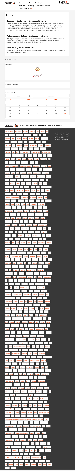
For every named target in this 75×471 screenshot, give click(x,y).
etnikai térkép (19, 138)
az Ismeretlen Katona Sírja (23, 377)
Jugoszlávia (32, 308)
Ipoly (6, 429)
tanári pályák (27, 190)
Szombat (35, 440)
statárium (33, 298)
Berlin (48, 443)
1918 (21, 221)
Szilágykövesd (23, 412)
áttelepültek (13, 367)
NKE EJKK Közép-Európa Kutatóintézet (11, 166)
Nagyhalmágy (48, 176)
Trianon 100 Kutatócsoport (13, 457)
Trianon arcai (19, 332)
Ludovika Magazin (43, 384)
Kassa (46, 329)
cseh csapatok (21, 266)
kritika (37, 162)
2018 (50, 391)
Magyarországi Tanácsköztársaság (22, 395)
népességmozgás (17, 291)
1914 (6, 350)
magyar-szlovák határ (36, 173)
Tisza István (16, 187)
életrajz (37, 308)
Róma (47, 367)
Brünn (17, 367)
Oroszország (40, 402)
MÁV (25, 429)
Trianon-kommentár (25, 8)
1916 (6, 284)
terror (21, 325)
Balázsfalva (17, 204)
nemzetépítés (31, 322)
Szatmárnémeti (30, 325)
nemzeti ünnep (7, 436)
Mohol (47, 180)
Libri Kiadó (31, 461)
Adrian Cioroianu (12, 180)
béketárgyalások (42, 273)
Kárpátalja (42, 180)
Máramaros (36, 273)
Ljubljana (42, 346)
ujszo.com (25, 232)
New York (37, 339)
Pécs (40, 436)
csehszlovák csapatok (8, 211)
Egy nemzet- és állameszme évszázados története (26, 21)
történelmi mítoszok (26, 443)
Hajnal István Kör (19, 145)
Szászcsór (37, 218)
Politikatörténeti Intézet (43, 398)
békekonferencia (14, 266)
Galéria (51, 3)
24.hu (38, 131)
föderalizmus (36, 159)
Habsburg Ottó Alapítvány (39, 284)
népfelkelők (46, 214)
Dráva (25, 263)
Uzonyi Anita (7, 173)
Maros (23, 447)
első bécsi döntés (13, 214)
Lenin (15, 280)
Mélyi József (39, 256)
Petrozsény (22, 381)
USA (20, 405)
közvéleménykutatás (41, 287)
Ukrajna (18, 242)
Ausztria (10, 346)
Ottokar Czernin (42, 461)
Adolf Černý (26, 249)
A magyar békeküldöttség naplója (44, 412)
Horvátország (18, 322)
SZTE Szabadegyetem (20, 169)
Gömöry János (47, 346)
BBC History (7, 332)
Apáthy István (44, 339)
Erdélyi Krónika (41, 145)
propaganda (7, 367)
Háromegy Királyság (8, 402)
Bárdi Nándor (13, 169)
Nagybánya (26, 308)
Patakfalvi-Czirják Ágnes (47, 277)
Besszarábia (42, 322)
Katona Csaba (35, 263)
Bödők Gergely (17, 176)
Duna (20, 350)
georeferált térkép (16, 384)
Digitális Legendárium (25, 162)
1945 (50, 343)
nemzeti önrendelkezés (9, 461)
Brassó (35, 412)
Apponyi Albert (7, 315)
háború (45, 239)
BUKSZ (32, 450)
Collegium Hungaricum (8, 291)
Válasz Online (35, 135)
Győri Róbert (47, 190)
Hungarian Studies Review (9, 440)
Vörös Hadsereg (21, 388)
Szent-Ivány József (17, 402)
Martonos (45, 183)
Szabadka (11, 232)
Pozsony (10, 15)
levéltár (6, 322)
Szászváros (37, 367)
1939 (43, 235)
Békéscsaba (42, 131)
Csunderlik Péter (48, 450)
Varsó (26, 329)
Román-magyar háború (40, 176)
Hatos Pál (7, 395)
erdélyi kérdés (7, 138)
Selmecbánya (41, 263)
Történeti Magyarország (9, 176)
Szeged (16, 374)
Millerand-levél (27, 464)
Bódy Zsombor (7, 405)
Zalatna (29, 263)
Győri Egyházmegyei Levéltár (34, 360)
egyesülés (31, 395)
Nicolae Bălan (35, 169)
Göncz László (31, 343)
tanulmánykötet (47, 301)
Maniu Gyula (45, 256)
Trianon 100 (19, 190)
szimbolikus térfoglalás (24, 197)
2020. (43, 190)
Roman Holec (46, 266)
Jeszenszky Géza (33, 266)
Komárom (26, 454)
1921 (25, 325)
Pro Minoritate (25, 131)
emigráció (37, 443)
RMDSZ (37, 322)
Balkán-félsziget (38, 391)
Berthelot (49, 166)
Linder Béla (18, 183)
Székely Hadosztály (8, 384)
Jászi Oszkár (26, 360)
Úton (10, 270)
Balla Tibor (12, 329)
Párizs (46, 197)
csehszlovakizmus (19, 360)
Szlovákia (34, 405)
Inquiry (25, 374)
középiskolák (28, 388)
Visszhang (31, 5)
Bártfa (18, 173)
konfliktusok (19, 426)
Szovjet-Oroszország (41, 381)
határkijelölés (7, 447)
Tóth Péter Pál (35, 183)
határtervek (21, 329)
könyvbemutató (31, 214)
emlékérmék (27, 280)
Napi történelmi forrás (8, 273)
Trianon (39, 298)
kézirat (6, 162)
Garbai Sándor (49, 273)
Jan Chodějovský (21, 225)
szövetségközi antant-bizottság (21, 339)
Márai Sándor (47, 308)
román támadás (28, 235)
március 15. (48, 426)
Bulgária (45, 228)
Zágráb (40, 239)
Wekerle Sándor (36, 291)
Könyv (11, 287)
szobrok (44, 457)
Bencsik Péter (42, 332)
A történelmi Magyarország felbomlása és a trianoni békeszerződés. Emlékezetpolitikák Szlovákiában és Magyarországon (24, 419)
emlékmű (39, 405)
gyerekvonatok (35, 294)
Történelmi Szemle (18, 443)
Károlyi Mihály (31, 329)
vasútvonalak (20, 249)
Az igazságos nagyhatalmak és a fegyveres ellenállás (27, 36)
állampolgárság (7, 225)
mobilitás (42, 367)
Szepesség (21, 450)
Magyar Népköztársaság (39, 329)
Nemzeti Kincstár (40, 336)
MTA (35, 301)
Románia (29, 173)
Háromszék (33, 388)
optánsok (13, 138)
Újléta (48, 325)
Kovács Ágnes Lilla (46, 405)
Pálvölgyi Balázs (43, 291)
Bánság (14, 263)
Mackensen (44, 433)
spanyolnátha (18, 398)
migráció (21, 454)
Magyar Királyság (8, 294)
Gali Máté (49, 228)
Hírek (34, 3)
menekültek (25, 363)
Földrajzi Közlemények (24, 176)
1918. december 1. (28, 180)
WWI (47, 131)
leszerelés (39, 464)
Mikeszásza (25, 138)
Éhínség (20, 232)
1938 (28, 204)
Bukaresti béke (37, 374)
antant (6, 270)
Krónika (45, 3)
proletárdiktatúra (33, 336)
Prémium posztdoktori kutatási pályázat (22, 433)
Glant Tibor (18, 298)
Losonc (6, 360)
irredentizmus (41, 350)
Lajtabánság (45, 249)
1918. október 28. (41, 280)
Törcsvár (25, 221)
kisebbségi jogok (14, 405)
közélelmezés (25, 405)
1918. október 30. (24, 239)
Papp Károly (26, 145)
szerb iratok (21, 436)
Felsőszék (7, 329)
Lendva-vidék (14, 249)
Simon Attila (7, 308)
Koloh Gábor (27, 384)
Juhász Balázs (48, 280)
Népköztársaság (21, 280)
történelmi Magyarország (18, 211)
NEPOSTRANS (14, 450)
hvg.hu (21, 187)
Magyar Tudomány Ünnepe (9, 433)
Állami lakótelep (30, 412)
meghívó (36, 436)
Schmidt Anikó (17, 239)
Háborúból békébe (33, 204)
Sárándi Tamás (33, 464)
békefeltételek (31, 232)
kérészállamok (27, 187)
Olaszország (12, 183)
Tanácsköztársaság (8, 301)
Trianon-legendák (48, 332)
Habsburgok (7, 159)
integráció (15, 273)
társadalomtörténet (42, 325)
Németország (41, 450)
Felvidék (12, 228)
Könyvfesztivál (44, 166)
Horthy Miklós (39, 211)
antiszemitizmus (19, 180)
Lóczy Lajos (37, 454)
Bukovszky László (27, 457)
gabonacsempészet (36, 180)
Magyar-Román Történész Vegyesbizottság (12, 197)
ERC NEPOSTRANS (44, 138)
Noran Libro (37, 138)
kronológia (44, 298)
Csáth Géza (22, 367)
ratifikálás (45, 343)
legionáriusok (34, 242)
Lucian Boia (17, 412)
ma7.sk (40, 169)
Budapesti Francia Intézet (36, 152)
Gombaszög (25, 315)
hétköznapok (46, 211)
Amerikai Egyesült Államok (23, 343)
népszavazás (39, 228)
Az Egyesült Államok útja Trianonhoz (16, 256)
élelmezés (39, 266)
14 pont (26, 461)
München (46, 350)
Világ (6, 464)
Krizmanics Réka (30, 374)
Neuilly (36, 325)
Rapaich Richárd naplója (15, 325)
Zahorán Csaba (9, 409)
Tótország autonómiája (9, 391)
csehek (38, 190)
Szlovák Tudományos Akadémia (10, 426)
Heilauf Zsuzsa (21, 273)
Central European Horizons (48, 169)
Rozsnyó (6, 336)
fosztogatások (7, 249)
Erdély (13, 145)
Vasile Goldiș (48, 235)
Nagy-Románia (31, 138)
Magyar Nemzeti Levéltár (31, 447)
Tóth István (32, 162)
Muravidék (21, 464)
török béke (32, 187)
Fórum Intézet (40, 388)
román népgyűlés (32, 211)
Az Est (20, 374)
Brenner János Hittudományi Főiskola (11, 343)
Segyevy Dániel (43, 360)
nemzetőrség (39, 447)
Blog (39, 3)
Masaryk (18, 162)
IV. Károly (6, 180)
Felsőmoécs (12, 322)
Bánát (43, 426)
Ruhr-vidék (31, 454)
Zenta (46, 284)
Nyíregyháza (7, 377)
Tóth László (31, 221)
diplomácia (30, 301)
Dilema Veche (24, 398)
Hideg (13, 152)
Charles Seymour (31, 391)
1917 (40, 135)
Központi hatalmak (43, 159)
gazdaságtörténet (26, 336)
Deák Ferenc (7, 218)
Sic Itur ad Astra (18, 336)
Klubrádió (30, 353)
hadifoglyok (13, 173)
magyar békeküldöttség (9, 443)
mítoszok (7, 228)
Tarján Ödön (30, 440)
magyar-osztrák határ (29, 273)
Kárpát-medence (24, 322)
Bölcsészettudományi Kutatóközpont (19, 346)
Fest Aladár (27, 450)
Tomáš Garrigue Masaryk (35, 384)
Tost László (12, 336)
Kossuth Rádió (11, 284)
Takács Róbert (23, 270)
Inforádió (6, 214)
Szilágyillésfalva (49, 242)
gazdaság (7, 169)
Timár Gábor (11, 464)
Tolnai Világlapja (7, 450)
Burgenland (31, 433)
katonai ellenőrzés (23, 440)
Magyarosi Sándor (33, 287)
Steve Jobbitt (7, 388)
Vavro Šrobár (41, 440)
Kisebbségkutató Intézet (13, 350)
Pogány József (37, 221)
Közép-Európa (28, 183)
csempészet (26, 256)
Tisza (36, 450)
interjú (16, 232)
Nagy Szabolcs (7, 152)
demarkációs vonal (33, 197)
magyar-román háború (45, 374)
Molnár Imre (31, 315)
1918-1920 (26, 211)
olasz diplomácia (25, 350)
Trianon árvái (11, 239)
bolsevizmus (48, 322)
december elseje (43, 443)
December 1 (49, 464)
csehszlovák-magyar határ (16, 353)
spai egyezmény (40, 301)
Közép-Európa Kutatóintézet (9, 298)
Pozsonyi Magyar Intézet (9, 381)
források (23, 183)
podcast (36, 315)
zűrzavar (26, 436)
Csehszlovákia (28, 135)
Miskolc (40, 249)
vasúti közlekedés (8, 277)
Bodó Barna (42, 218)
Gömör (30, 405)
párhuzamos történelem (25, 228)
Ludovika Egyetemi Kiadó (24, 287)
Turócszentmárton (42, 353)
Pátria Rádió (20, 429)
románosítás (46, 388)
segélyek (17, 440)
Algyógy (40, 183)
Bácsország (25, 218)
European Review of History (31, 270)
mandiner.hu (21, 301)
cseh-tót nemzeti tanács (31, 429)
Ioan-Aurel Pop (37, 232)
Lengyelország (44, 232)
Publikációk (39, 5)
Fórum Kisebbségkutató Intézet (46, 187)
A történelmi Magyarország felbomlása (41, 395)
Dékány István (33, 381)
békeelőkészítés (15, 221)
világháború (24, 159)
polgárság (44, 135)
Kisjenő (35, 377)
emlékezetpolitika (14, 436)
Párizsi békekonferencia (27, 294)
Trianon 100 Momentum (37, 235)
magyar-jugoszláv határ (32, 402)
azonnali (16, 461)
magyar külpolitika (32, 256)
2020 (49, 159)
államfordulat (45, 391)
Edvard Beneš (17, 228)
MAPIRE (32, 443)
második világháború (26, 332)
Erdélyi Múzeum (8, 145)
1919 (22, 384)
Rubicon (13, 242)
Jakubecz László (8, 263)
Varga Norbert (33, 228)
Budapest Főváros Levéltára (17, 294)
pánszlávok (12, 190)
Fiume (30, 239)
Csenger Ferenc (19, 263)
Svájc (47, 294)
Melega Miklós (30, 277)
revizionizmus (16, 287)
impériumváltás (28, 169)
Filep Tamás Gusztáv (34, 332)
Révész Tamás (7, 266)
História (27, 266)
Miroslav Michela (24, 284)
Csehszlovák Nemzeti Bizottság (35, 426)
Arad (6, 280)
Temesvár (27, 381)
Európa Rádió (33, 190)
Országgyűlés (30, 159)
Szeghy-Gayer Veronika (46, 447)
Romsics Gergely (14, 225)
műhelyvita (39, 277)
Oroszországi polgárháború (22, 277)
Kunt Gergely (13, 395)
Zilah (48, 339)
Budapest (17, 381)
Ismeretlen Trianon (41, 270)
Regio (18, 214)
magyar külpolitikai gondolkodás (36, 457)
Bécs (26, 301)
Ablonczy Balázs (25, 152)
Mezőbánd (10, 280)
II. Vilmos (16, 464)
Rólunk (28, 3)
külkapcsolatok (19, 315)
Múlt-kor (12, 204)
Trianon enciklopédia (18, 131)
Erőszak (37, 187)
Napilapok (11, 374)
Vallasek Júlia (19, 218)
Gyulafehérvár (7, 325)
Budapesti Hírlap (24, 291)
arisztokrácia (14, 235)
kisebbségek (35, 239)
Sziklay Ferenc (31, 218)
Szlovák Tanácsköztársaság (15, 447)
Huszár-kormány (40, 429)
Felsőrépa (28, 242)
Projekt (21, 3)
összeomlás (15, 301)
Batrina (6, 232)
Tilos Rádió (48, 461)
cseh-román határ (24, 214)
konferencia (32, 131)
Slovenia (31, 436)
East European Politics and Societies (25, 166)
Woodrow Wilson (40, 197)
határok (6, 135)
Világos (31, 249)
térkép (45, 402)
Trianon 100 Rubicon (45, 173)
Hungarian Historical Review (46, 152)
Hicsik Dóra (29, 398)
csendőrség (45, 436)
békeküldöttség (17, 391)
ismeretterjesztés (48, 145)
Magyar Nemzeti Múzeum (9, 339)
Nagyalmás (7, 204)
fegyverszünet (24, 353)
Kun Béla (14, 277)
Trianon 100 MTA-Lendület (26, 298)
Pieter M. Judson (24, 391)
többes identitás (29, 225)
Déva (35, 277)
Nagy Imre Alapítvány (39, 343)
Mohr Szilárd (18, 284)
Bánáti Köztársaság (19, 135)
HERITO (13, 315)
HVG (6, 239)
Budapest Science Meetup (43, 225)
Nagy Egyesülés (12, 162)
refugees (6, 190)
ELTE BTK (13, 218)
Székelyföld (7, 398)
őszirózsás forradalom (8, 187)
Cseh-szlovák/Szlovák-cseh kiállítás (20, 48)
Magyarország (23, 242)
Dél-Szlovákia (13, 308)
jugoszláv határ (35, 398)
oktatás (44, 464)
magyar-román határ (31, 339)
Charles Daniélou (23, 173)
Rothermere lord (41, 294)
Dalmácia (35, 249)
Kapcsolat (47, 5)
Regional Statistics (21, 235)
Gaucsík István (25, 426)
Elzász (6, 374)
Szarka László (20, 308)
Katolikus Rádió (47, 263)
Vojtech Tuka (12, 360)
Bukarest (6, 183)
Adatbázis (22, 5)
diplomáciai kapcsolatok (43, 315)
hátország (35, 225)
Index (17, 329)
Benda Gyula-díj (14, 388)
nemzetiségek (38, 433)
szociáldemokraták (14, 377)
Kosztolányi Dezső (15, 454)
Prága (17, 152)
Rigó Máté (41, 308)
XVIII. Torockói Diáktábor (9, 131)
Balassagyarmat (44, 221)
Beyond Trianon (7, 454)
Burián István (21, 461)
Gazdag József (24, 402)
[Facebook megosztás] (57, 134)
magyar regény (7, 242)
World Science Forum (39, 214)
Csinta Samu (31, 284)
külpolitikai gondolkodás (33, 145)
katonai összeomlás (36, 166)
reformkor (6, 256)
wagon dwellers (7, 235)
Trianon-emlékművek (42, 377)
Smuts (33, 346)
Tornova (28, 346)
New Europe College (41, 242)
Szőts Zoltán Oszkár (29, 367)
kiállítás (37, 346)
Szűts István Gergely (33, 350)
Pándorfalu (30, 291)
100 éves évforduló (41, 204)
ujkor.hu (31, 377)
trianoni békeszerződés (12, 429)
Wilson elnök (19, 159)
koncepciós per (12, 135)
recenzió (36, 461)
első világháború (9, 412)
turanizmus (13, 332)
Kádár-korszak (7, 353)
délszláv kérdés (33, 176)
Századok (23, 204)
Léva (6, 346)
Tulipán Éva (13, 159)
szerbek (6, 287)
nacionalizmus (33, 280)
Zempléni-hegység (16, 270)
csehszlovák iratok (8, 221)
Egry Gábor (46, 419)
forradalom (35, 353)
